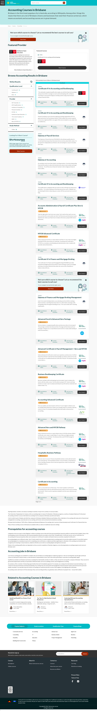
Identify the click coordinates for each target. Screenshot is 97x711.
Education (34, 637)
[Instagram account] (78, 681)
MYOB (14, 112)
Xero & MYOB (16, 121)
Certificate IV (16, 90)
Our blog (73, 663)
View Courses (21, 151)
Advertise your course (56, 666)
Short (14, 94)
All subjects (11, 663)
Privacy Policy (75, 675)
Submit (85, 654)
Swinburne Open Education (19, 114)
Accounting (35, 631)
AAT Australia (16, 102)
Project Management (57, 637)
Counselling (16, 634)
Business (73, 634)
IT (32, 634)
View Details (81, 103)
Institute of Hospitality (18, 107)
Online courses (12, 666)
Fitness (34, 640)
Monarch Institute (17, 109)
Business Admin (55, 634)
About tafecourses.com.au (36, 663)
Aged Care (73, 631)
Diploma (14, 92)
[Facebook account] (72, 681)
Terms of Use (75, 678)
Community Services (18, 631)
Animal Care (55, 631)
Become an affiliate (55, 669)
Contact (52, 663)
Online (14, 129)
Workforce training (76, 666)
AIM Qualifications (17, 105)
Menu (2, 4)
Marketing (73, 637)
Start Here (23, 39)
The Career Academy (17, 116)
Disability (15, 637)
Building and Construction (19, 640)
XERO (14, 119)
